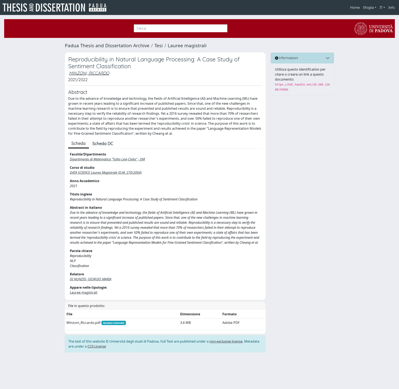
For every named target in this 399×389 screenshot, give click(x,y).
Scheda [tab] (78, 143)
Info (391, 7)
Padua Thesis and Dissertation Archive (107, 45)
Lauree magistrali (187, 45)
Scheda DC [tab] (102, 143)
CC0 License (96, 346)
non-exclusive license (226, 341)
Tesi (158, 45)
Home (355, 7)
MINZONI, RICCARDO (89, 73)
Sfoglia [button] (368, 7)
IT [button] (381, 7)
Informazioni (288, 58)
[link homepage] (56, 7)
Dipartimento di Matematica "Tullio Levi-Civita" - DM (107, 159)
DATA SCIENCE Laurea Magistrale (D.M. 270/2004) (106, 172)
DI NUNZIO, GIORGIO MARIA (90, 279)
